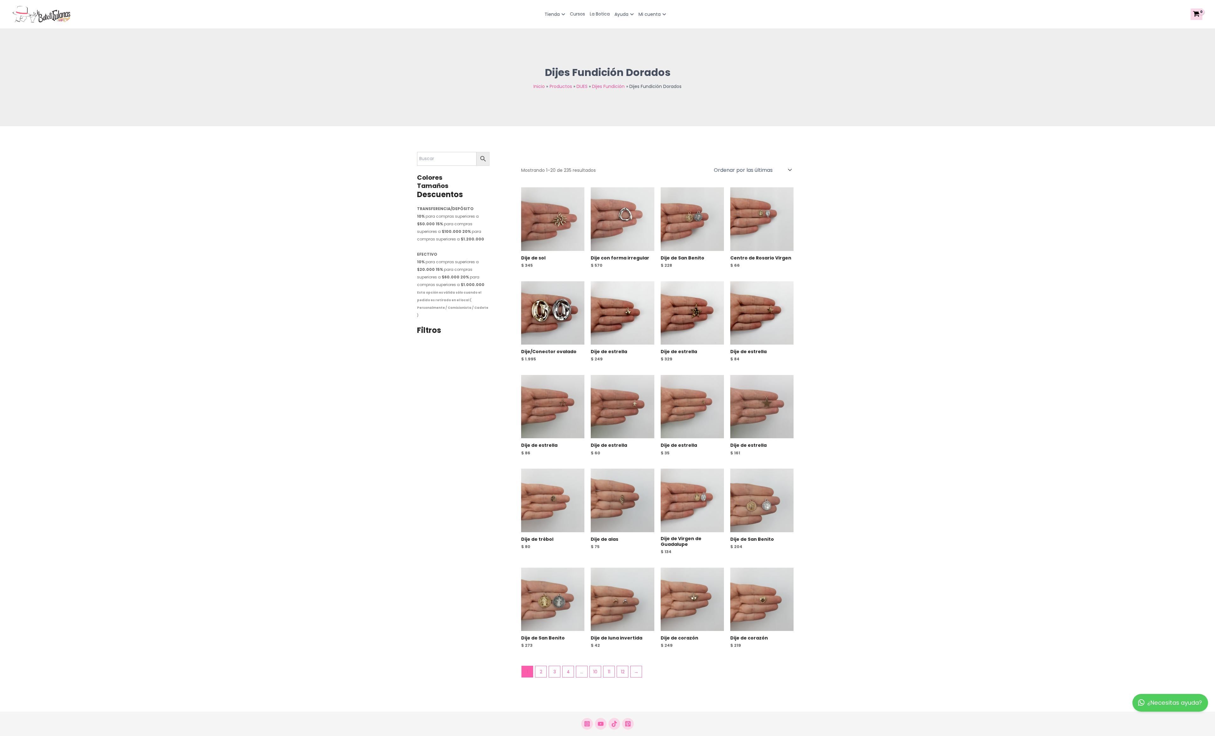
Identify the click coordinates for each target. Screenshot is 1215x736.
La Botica (600, 14)
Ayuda (621, 14)
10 (595, 672)
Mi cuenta (650, 14)
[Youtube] (601, 724)
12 (623, 672)
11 (609, 672)
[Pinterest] (628, 724)
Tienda (552, 14)
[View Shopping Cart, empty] (1196, 14)
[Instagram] (587, 724)
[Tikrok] (614, 724)
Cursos (577, 14)
